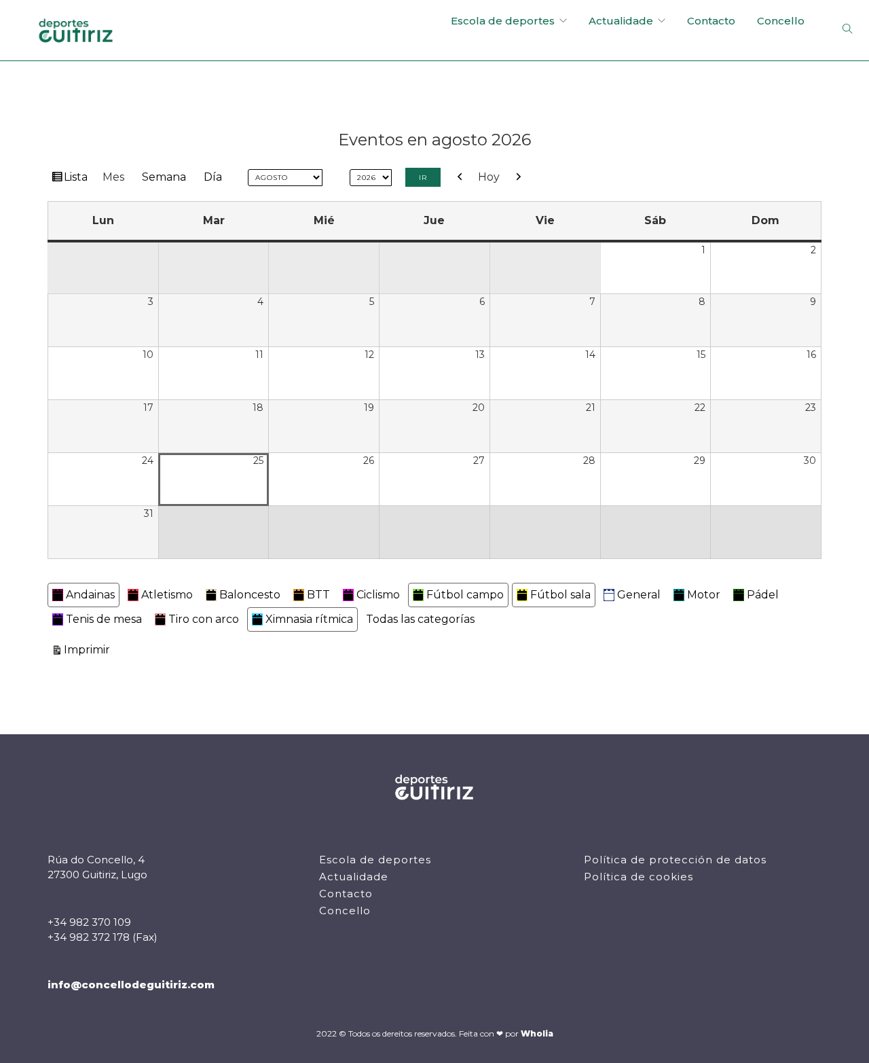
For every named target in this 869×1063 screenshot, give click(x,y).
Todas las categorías (420, 619)
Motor (703, 594)
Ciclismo (378, 594)
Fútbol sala (560, 594)
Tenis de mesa (104, 619)
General (639, 594)
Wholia (537, 1033)
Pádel (763, 594)
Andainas (90, 594)
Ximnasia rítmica (309, 619)
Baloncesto (249, 594)
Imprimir (89, 649)
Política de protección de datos (675, 859)
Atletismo (167, 594)
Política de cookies (638, 876)
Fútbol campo (465, 594)
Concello (781, 20)
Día (213, 176)
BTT (318, 594)
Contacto (711, 20)
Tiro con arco (203, 619)
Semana (164, 176)
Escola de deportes (503, 20)
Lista (77, 180)
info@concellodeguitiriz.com (131, 984)
